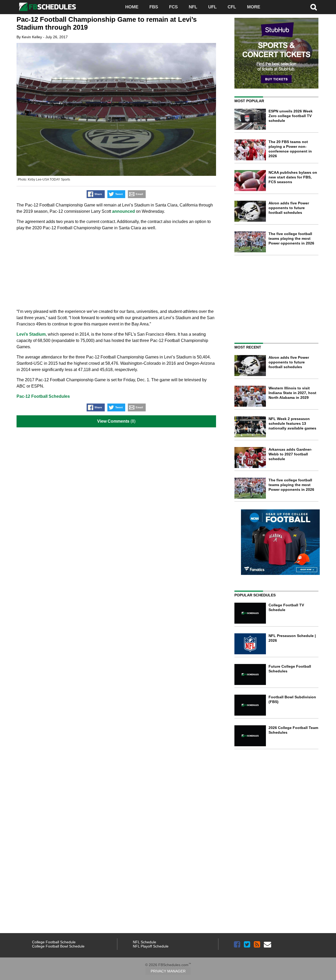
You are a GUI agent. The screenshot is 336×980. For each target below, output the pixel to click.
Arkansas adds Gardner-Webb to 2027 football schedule (290, 454)
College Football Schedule (54, 942)
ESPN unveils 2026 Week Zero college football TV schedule (291, 116)
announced (123, 211)
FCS (173, 6)
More (253, 6)
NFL (193, 6)
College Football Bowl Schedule (58, 946)
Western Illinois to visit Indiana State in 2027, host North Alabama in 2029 (292, 393)
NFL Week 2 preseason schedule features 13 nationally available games (292, 423)
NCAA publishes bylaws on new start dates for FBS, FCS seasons (293, 177)
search (314, 7)
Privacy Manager (168, 971)
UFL (212, 6)
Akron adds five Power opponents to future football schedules (289, 208)
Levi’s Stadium (31, 334)
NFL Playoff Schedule (151, 946)
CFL (232, 6)
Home (131, 6)
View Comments (113, 421)
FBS (153, 6)
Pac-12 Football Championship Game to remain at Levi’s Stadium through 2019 (107, 23)
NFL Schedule (144, 942)
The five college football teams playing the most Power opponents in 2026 (291, 238)
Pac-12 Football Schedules (43, 396)
